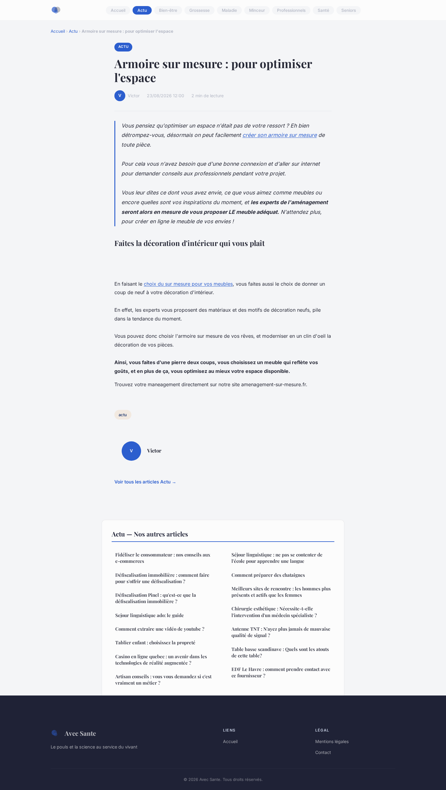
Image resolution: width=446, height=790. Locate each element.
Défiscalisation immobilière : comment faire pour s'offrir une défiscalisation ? (162, 578)
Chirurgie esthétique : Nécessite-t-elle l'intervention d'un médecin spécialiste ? (274, 612)
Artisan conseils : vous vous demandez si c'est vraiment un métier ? (163, 679)
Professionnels (291, 10)
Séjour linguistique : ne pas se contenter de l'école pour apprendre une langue (277, 558)
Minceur (257, 10)
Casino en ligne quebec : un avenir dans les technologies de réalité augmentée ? (161, 659)
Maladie (229, 10)
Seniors (348, 10)
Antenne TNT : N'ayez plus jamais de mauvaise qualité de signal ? (280, 632)
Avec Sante (80, 733)
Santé (323, 10)
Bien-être (168, 10)
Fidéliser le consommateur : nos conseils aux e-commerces (162, 558)
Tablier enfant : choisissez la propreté (155, 642)
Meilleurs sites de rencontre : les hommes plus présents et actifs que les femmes (281, 592)
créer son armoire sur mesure (279, 135)
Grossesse (199, 10)
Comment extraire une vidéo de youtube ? (159, 629)
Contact (323, 752)
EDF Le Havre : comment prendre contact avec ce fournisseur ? (280, 672)
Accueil (118, 10)
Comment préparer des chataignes (268, 575)
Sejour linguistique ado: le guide (149, 615)
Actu (142, 10)
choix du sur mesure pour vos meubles (188, 284)
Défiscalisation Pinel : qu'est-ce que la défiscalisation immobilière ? (155, 598)
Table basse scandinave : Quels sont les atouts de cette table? (280, 652)
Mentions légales (332, 741)
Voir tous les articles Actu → (145, 482)
